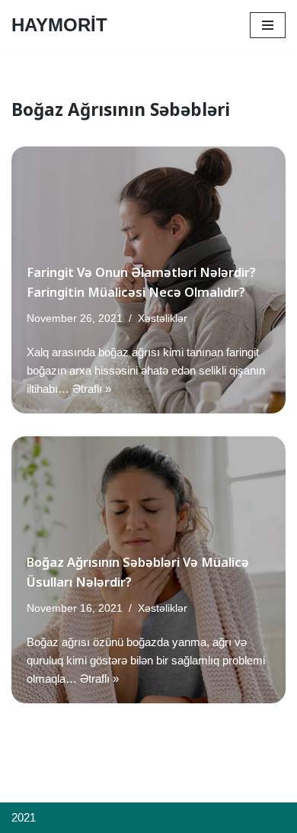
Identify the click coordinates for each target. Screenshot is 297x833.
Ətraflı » (91, 388)
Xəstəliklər (162, 318)
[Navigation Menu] (268, 25)
